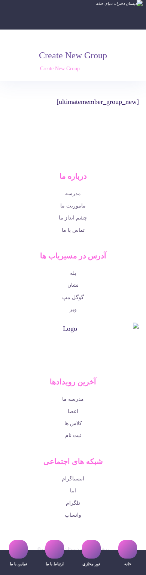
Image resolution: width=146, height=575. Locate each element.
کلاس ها (73, 423)
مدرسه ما (73, 399)
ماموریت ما (73, 206)
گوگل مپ (73, 297)
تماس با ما (73, 230)
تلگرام (73, 503)
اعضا (73, 411)
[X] (78, 364)
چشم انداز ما (73, 218)
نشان (73, 285)
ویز (73, 309)
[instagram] (57, 364)
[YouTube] (68, 364)
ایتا (73, 490)
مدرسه (73, 193)
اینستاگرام (73, 479)
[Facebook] (88, 364)
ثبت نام (73, 435)
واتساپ (73, 515)
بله (73, 273)
